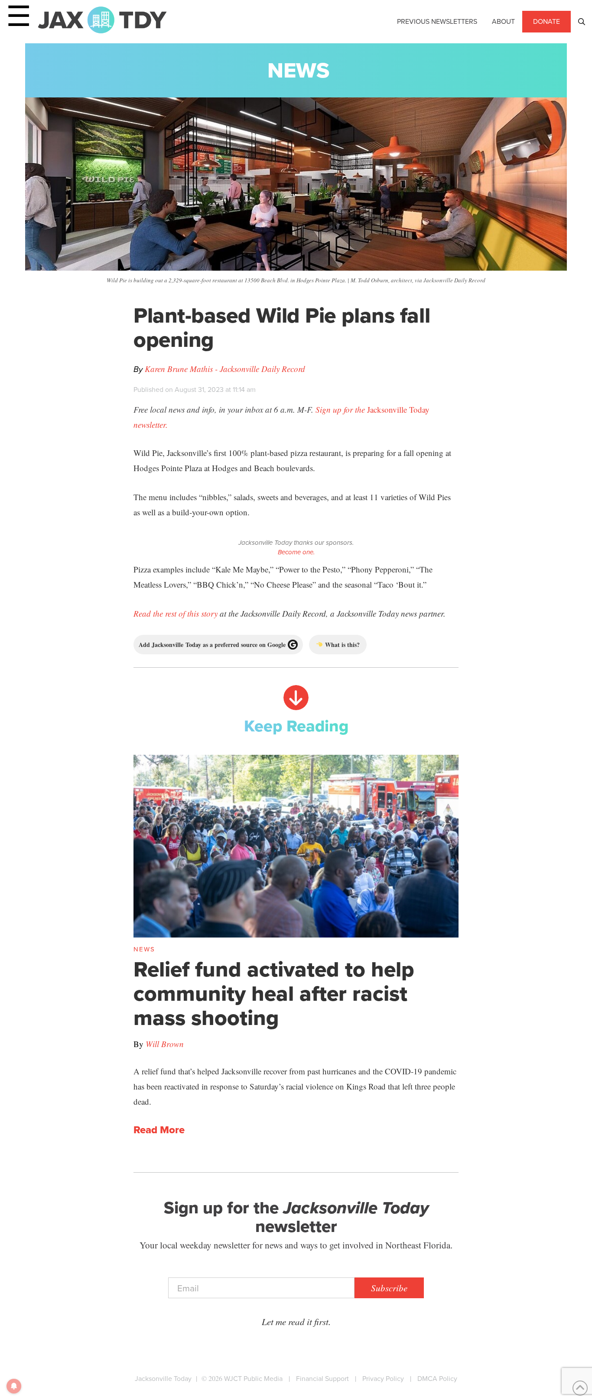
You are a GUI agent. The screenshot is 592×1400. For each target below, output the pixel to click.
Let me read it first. (296, 1322)
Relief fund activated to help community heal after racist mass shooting (273, 993)
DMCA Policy (437, 1379)
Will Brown (165, 1043)
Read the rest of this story (175, 613)
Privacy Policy (383, 1379)
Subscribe (389, 1288)
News (298, 70)
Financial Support (322, 1379)
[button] (581, 21)
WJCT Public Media (253, 1379)
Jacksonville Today (163, 1379)
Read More (159, 1130)
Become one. (296, 552)
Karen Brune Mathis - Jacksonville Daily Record (225, 368)
